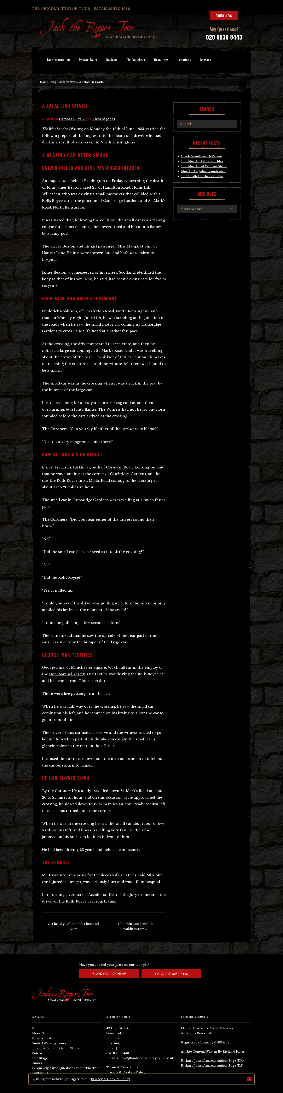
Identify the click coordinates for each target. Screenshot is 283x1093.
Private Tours (88, 59)
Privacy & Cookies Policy (125, 1072)
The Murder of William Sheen (204, 166)
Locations (184, 59)
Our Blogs (39, 1058)
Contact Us (40, 1073)
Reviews (111, 59)
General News (68, 82)
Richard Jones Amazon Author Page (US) (212, 1066)
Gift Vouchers (135, 59)
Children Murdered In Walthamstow (135, 926)
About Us (39, 1033)
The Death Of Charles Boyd (202, 176)
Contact (205, 59)
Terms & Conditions (122, 1067)
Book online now (109, 974)
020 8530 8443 (224, 37)
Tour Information (58, 59)
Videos (37, 1053)
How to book (42, 1038)
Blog (53, 82)
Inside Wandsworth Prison (201, 156)
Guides (37, 1063)
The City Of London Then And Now (73, 926)
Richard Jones (103, 119)
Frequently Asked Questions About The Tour (66, 1068)
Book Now (223, 15)
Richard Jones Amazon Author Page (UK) (212, 1061)
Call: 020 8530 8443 (171, 974)
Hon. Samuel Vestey (67, 674)
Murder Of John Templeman (203, 171)
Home (44, 82)
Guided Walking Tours (49, 1043)
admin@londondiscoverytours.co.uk (145, 1058)
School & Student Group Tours (55, 1048)
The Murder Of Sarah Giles (202, 161)
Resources (161, 59)
